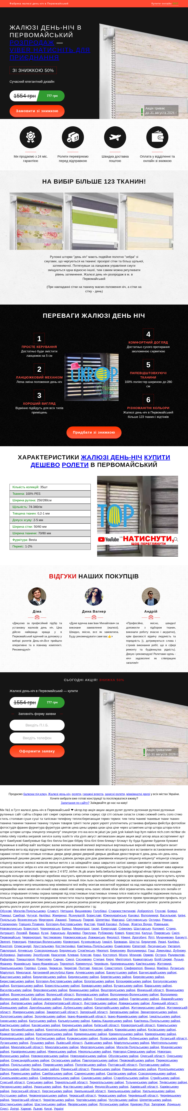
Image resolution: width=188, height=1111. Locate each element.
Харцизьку (57, 933)
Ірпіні (181, 915)
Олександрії (22, 946)
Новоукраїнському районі (88, 1056)
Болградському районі (27, 985)
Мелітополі (123, 959)
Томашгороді (25, 959)
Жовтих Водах (141, 924)
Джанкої (61, 920)
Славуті (53, 911)
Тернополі (67, 963)
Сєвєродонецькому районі (157, 1073)
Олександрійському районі (30, 1060)
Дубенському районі (78, 1007)
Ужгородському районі (16, 1086)
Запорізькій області (94, 1012)
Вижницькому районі (84, 990)
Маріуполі (7, 972)
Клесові (85, 955)
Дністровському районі (100, 1003)
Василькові (168, 915)
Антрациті (7, 933)
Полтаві (84, 968)
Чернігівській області (26, 1100)
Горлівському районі (144, 999)
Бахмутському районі (121, 972)
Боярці (172, 911)
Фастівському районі (78, 1086)
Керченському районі (77, 1025)
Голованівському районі (111, 999)
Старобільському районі (131, 1078)
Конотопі (6, 946)
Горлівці (30, 968)
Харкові (26, 1108)
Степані (98, 959)
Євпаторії (139, 946)
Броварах (120, 942)
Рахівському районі (45, 1069)
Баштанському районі (15, 977)
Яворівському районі (82, 1104)
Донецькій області (164, 1003)
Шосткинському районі (16, 1104)
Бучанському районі (128, 985)
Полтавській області (122, 1065)
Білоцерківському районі (133, 981)
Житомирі (164, 963)
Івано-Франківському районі (128, 1016)
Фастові (89, 924)
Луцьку (178, 959)
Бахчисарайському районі (157, 972)
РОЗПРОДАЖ (32, 42)
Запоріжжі (158, 1104)
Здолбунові (41, 955)
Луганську (177, 968)
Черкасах (55, 968)
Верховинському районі (50, 990)
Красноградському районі (54, 1034)
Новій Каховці (107, 924)
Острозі (160, 955)
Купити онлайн (164, 3)
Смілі (175, 933)
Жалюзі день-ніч (59, 794)
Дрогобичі (139, 937)
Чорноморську (50, 928)
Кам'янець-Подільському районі (157, 1021)
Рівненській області (75, 1069)
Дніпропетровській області (63, 1003)
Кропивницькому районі (17, 1038)
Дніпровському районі (26, 1003)
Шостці (134, 942)
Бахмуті (181, 937)
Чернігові (70, 968)
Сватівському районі (121, 1073)
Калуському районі (42, 1021)
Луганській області (173, 1038)
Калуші (147, 933)
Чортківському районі (91, 1100)
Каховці (133, 915)
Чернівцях (101, 963)
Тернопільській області (71, 1082)
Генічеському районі (77, 999)
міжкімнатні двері (138, 794)
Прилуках (89, 933)
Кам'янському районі (15, 1025)
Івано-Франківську (45, 963)
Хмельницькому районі (124, 1091)
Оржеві (148, 955)
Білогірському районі (99, 981)
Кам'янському (145, 963)
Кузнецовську (90, 942)
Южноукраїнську (114, 915)
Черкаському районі (112, 1095)
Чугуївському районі (123, 1100)
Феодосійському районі (111, 1086)
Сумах (42, 968)
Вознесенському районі (28, 994)
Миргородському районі (97, 1047)
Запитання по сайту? (75, 802)
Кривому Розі (139, 1104)
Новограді (19, 942)
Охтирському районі (65, 1060)
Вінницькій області (150, 990)
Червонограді (31, 937)
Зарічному (24, 955)
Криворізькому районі (160, 1034)
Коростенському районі (96, 1029)
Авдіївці (44, 915)
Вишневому (83, 911)
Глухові (160, 911)
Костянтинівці (65, 946)
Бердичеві (148, 942)
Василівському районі (16, 990)
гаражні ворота (93, 794)
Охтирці (154, 920)
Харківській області (144, 1086)
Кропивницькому (122, 963)
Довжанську (96, 937)
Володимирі (149, 915)
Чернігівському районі (58, 1100)
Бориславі (94, 915)
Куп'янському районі (50, 1038)
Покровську (162, 933)
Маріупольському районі (131, 1043)
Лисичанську (157, 946)
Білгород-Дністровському (64, 924)
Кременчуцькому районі (126, 1034)
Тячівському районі (173, 1082)
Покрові (88, 920)
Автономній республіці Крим (53, 972)
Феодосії (113, 937)
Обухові (6, 911)
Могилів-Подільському (29, 911)
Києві (48, 1108)
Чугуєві (32, 915)
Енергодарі (109, 928)
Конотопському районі (62, 1029)
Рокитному (44, 959)
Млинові (135, 955)
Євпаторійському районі (112, 1007)
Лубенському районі (143, 1038)
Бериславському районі (17, 981)
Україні (59, 1108)
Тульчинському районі (142, 1082)
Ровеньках (161, 924)
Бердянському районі (83, 977)
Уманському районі (47, 1086)
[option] (37, 619)
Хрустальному (43, 946)
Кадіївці (173, 942)
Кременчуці (84, 963)
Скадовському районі (96, 1078)
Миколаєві (23, 972)
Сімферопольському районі (59, 1078)
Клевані (73, 955)
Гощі (151, 950)
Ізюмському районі (13, 1021)
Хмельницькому (11, 968)
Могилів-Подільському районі (137, 1047)
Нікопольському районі (94, 1051)
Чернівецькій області (143, 1095)
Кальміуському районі (74, 1021)
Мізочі (123, 955)
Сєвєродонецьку (46, 950)
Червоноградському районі (48, 1095)
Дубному (179, 950)
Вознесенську (27, 920)
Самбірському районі (57, 1073)
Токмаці (5, 915)
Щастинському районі (50, 1104)
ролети (76, 794)
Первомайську (10, 937)
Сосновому (83, 959)
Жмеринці (59, 915)
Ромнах (167, 920)
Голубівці (100, 911)
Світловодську (136, 920)
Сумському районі (40, 1082)
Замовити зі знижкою (37, 111)
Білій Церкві (163, 959)
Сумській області (12, 1082)
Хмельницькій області (90, 1091)
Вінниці (149, 968)
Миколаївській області (27, 1047)
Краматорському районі (17, 1034)
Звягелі (5, 942)
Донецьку (173, 1104)
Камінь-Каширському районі (112, 1021)
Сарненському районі (89, 1073)
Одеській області (152, 1056)
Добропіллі (145, 911)
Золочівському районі (50, 1016)
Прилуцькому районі (15, 1069)
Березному (117, 950)
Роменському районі (25, 1073)
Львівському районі (98, 1043)
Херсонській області (25, 1091)
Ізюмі (95, 928)
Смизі (70, 959)
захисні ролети (115, 794)
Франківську (22, 963)
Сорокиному (8, 924)
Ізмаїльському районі (164, 1016)
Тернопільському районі (106, 1082)
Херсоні (97, 968)
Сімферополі (133, 968)
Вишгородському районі (118, 990)
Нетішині (66, 911)
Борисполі (31, 928)
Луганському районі (14, 1043)
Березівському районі (148, 977)
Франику (6, 963)
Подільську (8, 920)
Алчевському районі (89, 972)
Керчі (110, 959)
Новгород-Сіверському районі (134, 1051)
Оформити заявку (37, 751)
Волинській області (60, 994)
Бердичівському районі (49, 977)
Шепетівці (103, 920)
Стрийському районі (165, 1078)
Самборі (19, 915)
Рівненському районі (105, 1069)
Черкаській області (82, 1095)
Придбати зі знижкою (94, 432)
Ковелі (119, 933)
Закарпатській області (62, 1012)
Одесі (4, 1108)
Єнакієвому (122, 946)
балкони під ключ (35, 794)
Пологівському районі (90, 1065)
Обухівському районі (123, 1056)
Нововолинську (11, 928)
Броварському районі (97, 985)
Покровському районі (58, 1065)
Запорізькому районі (124, 1012)
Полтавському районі (154, 1065)
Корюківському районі (130, 1029)
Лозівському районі (113, 1038)
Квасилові (58, 955)
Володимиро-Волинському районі (134, 994)
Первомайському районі (137, 1060)
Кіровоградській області (138, 1025)
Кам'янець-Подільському (95, 946)
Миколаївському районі (62, 1047)
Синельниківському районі (19, 1078)
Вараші (34, 933)
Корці (97, 955)
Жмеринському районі (28, 1012)
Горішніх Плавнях (31, 924)
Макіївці (162, 968)
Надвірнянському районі (28, 1051)
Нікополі (102, 950)
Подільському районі (26, 1065)
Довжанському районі (134, 1003)
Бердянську (67, 950)
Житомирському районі (148, 1007)
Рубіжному (105, 933)
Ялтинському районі (114, 1104)
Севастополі (113, 968)
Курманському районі (82, 1038)
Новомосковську (74, 937)
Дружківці (74, 933)
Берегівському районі (116, 977)
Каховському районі (46, 1025)
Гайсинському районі (46, 999)
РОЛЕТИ (75, 464)
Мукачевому (164, 937)
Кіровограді (71, 942)
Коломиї (158, 928)
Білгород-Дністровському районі (59, 981)
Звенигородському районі (158, 1012)
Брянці (66, 928)
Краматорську (143, 959)
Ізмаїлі (107, 942)
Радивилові (176, 955)
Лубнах (124, 924)
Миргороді (46, 920)
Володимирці (136, 950)
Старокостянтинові (122, 911)
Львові (37, 1108)
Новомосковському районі (49, 1056)
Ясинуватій (76, 915)
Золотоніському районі (16, 1016)
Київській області (106, 1025)
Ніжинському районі (62, 1051)
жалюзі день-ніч (111, 457)
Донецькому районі (14, 1007)
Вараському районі (158, 985)
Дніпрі (14, 1108)
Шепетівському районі (155, 1100)
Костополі (110, 955)
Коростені (133, 933)
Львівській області (69, 1043)
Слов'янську (86, 950)
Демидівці (163, 950)
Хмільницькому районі (158, 1091)
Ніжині (125, 937)
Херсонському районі (57, 1091)
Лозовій (21, 933)
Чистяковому (52, 937)
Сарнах (58, 959)
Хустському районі (13, 1095)
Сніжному (125, 928)
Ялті (151, 937)
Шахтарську (142, 928)
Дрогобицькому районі (45, 1007)
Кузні (44, 933)
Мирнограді (81, 928)
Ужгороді (174, 946)
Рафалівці (7, 959)
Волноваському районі (92, 994)
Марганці (118, 920)
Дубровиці (7, 955)
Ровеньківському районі (139, 1069)
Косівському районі (162, 1029)
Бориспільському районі (62, 985)
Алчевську (25, 950)
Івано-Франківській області (87, 1016)
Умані (162, 942)
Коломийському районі (27, 1029)
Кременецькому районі (90, 1034)
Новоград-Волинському (44, 942)
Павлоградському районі (100, 1060)
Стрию (171, 928)
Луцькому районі (42, 1043)
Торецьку (74, 920)
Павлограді (8, 950)
